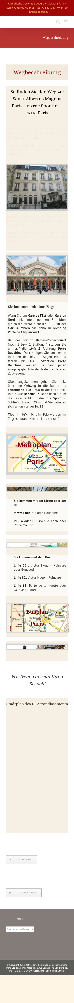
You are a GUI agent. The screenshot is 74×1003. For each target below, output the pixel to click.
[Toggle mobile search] (58, 22)
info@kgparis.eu (38, 11)
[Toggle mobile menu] (66, 22)
